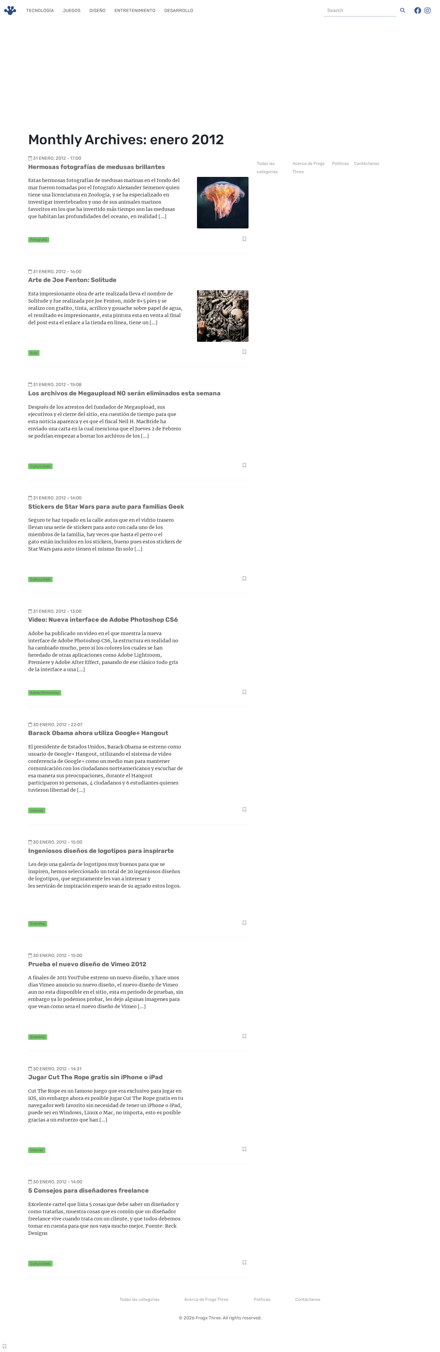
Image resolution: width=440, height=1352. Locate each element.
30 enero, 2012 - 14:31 (57, 1068)
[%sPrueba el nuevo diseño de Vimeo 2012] (223, 999)
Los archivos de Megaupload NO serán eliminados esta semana (124, 393)
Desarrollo (178, 10)
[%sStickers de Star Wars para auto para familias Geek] (223, 542)
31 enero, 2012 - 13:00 (57, 611)
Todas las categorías (140, 1299)
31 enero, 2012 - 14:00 (57, 497)
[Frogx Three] (10, 10)
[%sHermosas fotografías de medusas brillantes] (223, 202)
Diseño (97, 10)
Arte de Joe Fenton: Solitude (72, 280)
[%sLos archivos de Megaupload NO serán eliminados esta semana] (223, 429)
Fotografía (38, 239)
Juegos (71, 10)
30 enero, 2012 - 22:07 (57, 724)
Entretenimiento (134, 10)
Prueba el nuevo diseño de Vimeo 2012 (87, 964)
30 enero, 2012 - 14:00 (57, 1181)
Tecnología (40, 10)
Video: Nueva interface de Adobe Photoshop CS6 (103, 619)
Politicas (340, 163)
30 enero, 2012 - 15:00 (57, 842)
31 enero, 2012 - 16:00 (57, 271)
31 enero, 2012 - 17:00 (57, 158)
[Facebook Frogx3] (417, 10)
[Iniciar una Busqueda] (402, 10)
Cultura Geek (40, 466)
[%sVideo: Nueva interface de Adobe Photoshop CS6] (223, 655)
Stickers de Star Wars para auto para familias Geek (106, 506)
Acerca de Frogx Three (206, 1299)
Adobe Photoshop (44, 693)
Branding (37, 923)
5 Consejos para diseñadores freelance (88, 1190)
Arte (33, 353)
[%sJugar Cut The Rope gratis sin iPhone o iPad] (223, 1112)
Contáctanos (366, 163)
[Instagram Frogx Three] (428, 10)
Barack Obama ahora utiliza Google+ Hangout (98, 733)
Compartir (244, 239)
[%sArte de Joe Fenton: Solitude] (223, 315)
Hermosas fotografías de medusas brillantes (96, 167)
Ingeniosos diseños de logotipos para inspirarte (101, 851)
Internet (36, 810)
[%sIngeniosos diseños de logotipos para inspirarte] (223, 886)
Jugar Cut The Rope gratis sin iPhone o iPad (95, 1077)
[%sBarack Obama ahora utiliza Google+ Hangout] (223, 768)
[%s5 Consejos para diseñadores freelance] (223, 1226)
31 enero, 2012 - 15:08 (57, 384)
